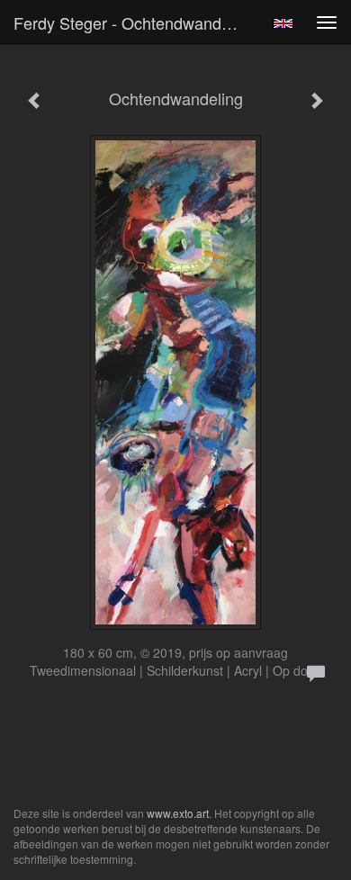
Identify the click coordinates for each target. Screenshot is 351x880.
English (283, 23)
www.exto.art (178, 813)
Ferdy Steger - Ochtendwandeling (134, 22)
